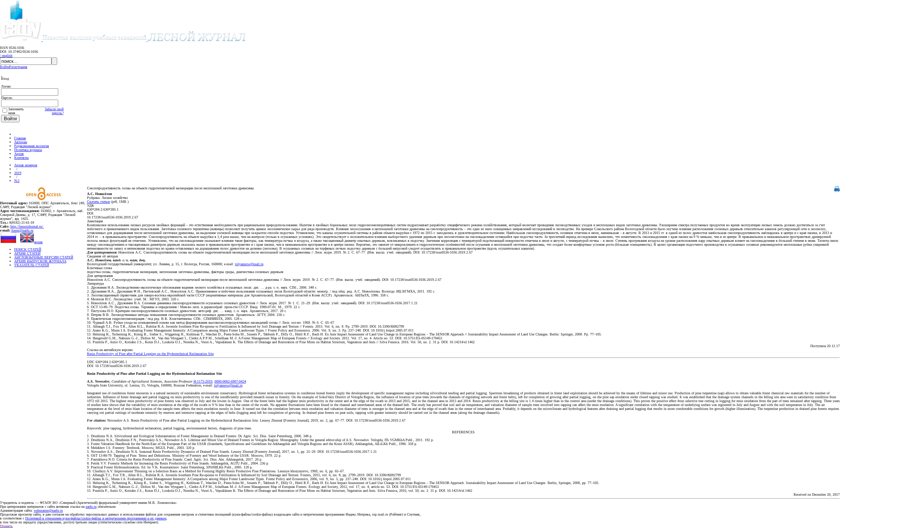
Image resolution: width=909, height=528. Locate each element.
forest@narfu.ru (22, 230)
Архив (19, 154)
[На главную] (17, 134)
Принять (6, 526)
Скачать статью (98, 202)
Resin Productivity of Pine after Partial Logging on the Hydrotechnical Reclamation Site (150, 354)
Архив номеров (25, 165)
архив (38, 242)
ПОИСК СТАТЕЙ (27, 249)
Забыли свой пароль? (54, 111)
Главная (20, 138)
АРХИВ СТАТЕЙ (27, 253)
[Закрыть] (1, 75)
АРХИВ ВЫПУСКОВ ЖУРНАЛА (40, 261)
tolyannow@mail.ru (249, 264)
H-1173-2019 (203, 381)
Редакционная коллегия (31, 146)
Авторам (20, 142)
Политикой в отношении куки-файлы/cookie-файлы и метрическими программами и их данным (95, 518)
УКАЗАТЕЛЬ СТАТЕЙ (31, 265)
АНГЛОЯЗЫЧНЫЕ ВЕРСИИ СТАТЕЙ (43, 257)
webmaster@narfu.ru (48, 510)
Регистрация (18, 67)
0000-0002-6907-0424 (230, 381)
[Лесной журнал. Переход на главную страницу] (144, 40)
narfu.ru (91, 506)
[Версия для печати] (837, 191)
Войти (4, 67)
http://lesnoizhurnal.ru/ (27, 226)
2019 (17, 173)
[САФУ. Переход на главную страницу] (21, 40)
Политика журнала (28, 150)
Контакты (21, 158)
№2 (17, 181)
